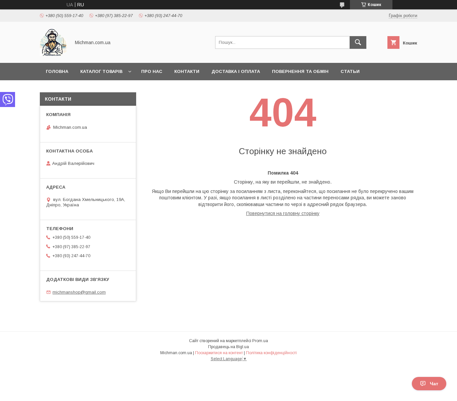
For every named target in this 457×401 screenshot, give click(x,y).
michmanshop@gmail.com (79, 292)
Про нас (151, 71)
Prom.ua (260, 340)
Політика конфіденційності (271, 352)
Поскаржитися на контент (219, 352)
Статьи (350, 71)
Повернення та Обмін (300, 71)
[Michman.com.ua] (53, 54)
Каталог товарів (101, 71)
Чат (434, 383)
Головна (57, 71)
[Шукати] (358, 42)
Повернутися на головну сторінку (282, 213)
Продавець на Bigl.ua (228, 346)
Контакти (186, 71)
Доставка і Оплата (235, 71)
